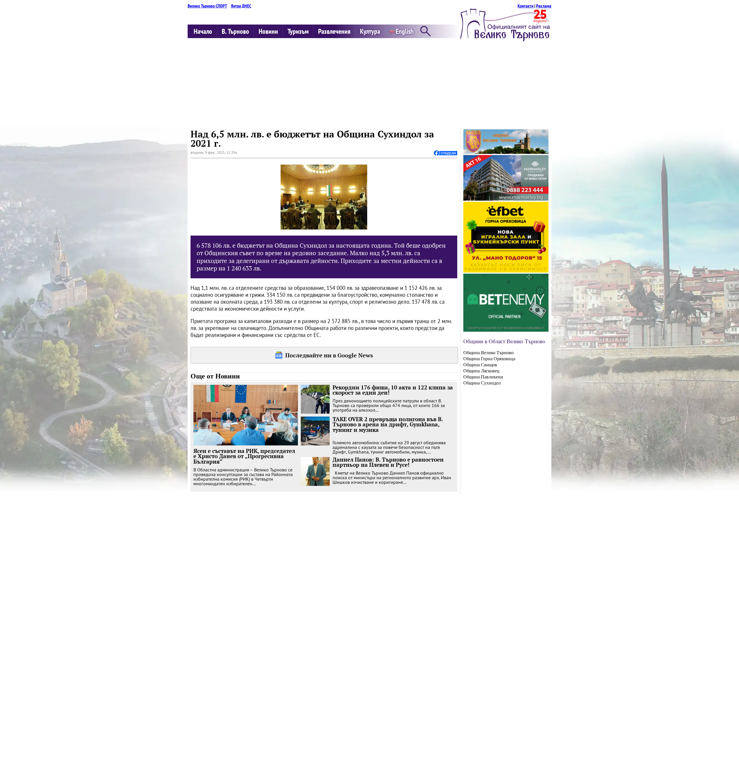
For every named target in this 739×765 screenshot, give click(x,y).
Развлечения (334, 31)
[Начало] (505, 39)
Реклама (543, 6)
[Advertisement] (369, 83)
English (404, 31)
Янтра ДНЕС (241, 6)
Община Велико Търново (488, 352)
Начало (203, 31)
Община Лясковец (481, 370)
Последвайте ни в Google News (329, 355)
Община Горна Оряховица (489, 358)
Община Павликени (483, 376)
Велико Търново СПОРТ (207, 6)
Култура (370, 31)
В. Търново (235, 31)
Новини (268, 31)
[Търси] (425, 31)
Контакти (525, 6)
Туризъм (298, 31)
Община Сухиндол (482, 382)
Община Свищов (480, 364)
